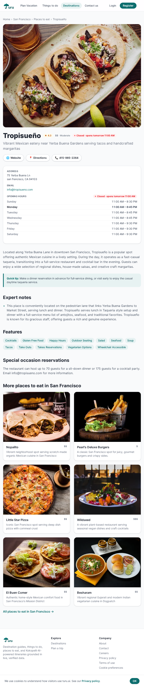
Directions (38, 157)
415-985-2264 (66, 157)
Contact (104, 648)
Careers (104, 653)
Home (6, 19)
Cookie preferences (111, 667)
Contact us (91, 5)
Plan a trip (57, 648)
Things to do (50, 5)
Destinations (71, 5)
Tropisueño (59, 19)
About (102, 643)
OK (134, 681)
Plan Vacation (28, 5)
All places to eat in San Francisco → (28, 611)
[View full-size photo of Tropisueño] (72, 75)
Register (128, 5)
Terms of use (107, 662)
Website (13, 157)
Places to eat (42, 19)
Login (112, 5)
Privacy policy (107, 658)
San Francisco (22, 19)
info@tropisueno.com (20, 189)
